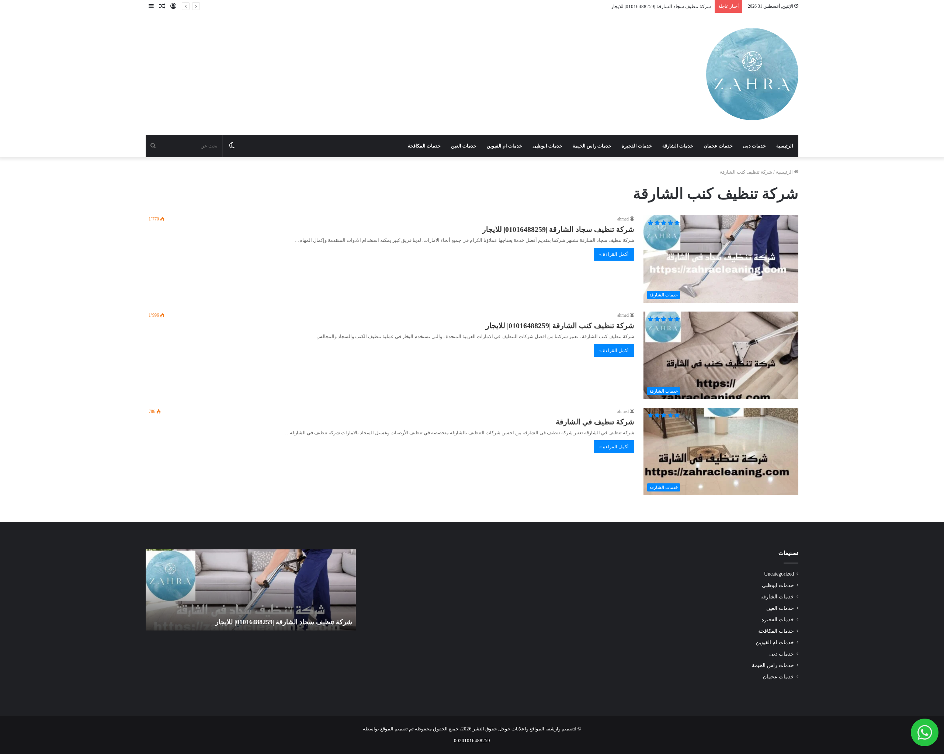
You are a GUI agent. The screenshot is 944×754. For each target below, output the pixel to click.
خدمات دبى (754, 146)
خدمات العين (463, 146)
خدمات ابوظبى (547, 146)
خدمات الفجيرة (637, 146)
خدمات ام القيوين (504, 146)
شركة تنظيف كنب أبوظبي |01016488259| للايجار (270, 622)
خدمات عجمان (718, 146)
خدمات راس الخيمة (592, 146)
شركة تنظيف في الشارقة (595, 422)
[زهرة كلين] (752, 74)
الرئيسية (784, 146)
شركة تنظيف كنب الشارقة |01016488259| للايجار (560, 326)
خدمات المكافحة (424, 146)
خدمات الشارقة (677, 146)
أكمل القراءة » (614, 254)
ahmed (623, 219)
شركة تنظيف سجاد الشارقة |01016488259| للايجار (661, 6)
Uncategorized (779, 574)
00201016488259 (472, 740)
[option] (235, 589)
